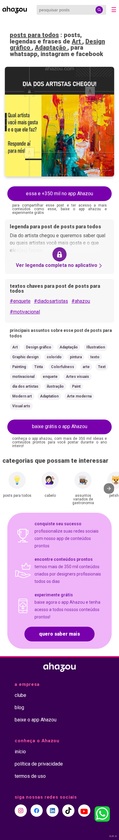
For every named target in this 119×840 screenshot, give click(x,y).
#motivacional (25, 312)
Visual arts (21, 406)
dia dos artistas (25, 386)
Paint (76, 386)
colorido (54, 357)
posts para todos (34, 35)
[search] (99, 9)
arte (86, 367)
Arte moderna (79, 396)
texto (94, 357)
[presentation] (109, 488)
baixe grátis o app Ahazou (59, 426)
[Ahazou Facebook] (37, 810)
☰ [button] (114, 9)
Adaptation (49, 396)
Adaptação (51, 47)
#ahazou (80, 301)
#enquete (20, 301)
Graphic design (25, 357)
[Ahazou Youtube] (84, 810)
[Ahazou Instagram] (21, 810)
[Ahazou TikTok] (68, 810)
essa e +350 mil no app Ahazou (59, 193)
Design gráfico (38, 347)
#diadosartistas (51, 301)
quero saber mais (59, 634)
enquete (50, 376)
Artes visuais (77, 376)
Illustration (95, 347)
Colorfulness (62, 367)
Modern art (22, 396)
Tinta (38, 367)
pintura (76, 357)
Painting (19, 367)
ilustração (55, 386)
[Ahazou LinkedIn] (52, 810)
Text (102, 367)
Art (77, 41)
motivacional (23, 376)
